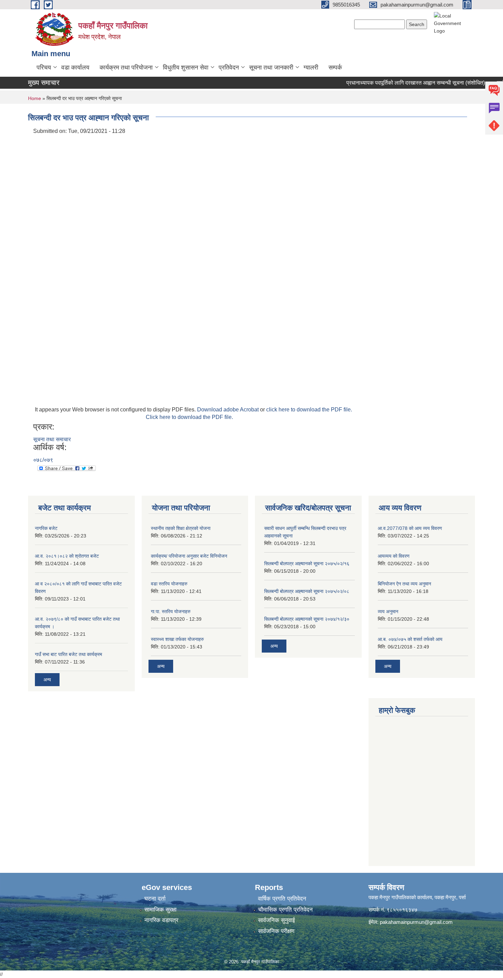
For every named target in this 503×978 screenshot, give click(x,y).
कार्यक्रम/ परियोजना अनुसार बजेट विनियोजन (189, 556)
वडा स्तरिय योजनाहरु (169, 583)
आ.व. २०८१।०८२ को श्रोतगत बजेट (67, 556)
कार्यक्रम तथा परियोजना (126, 67)
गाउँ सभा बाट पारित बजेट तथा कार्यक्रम (68, 654)
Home (34, 98)
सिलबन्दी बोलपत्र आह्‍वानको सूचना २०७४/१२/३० (306, 619)
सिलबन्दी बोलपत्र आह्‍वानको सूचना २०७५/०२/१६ (306, 563)
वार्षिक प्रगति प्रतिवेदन (282, 898)
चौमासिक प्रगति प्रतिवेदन (285, 909)
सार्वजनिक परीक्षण (276, 931)
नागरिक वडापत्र (161, 920)
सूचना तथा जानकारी (271, 67)
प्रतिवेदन (229, 67)
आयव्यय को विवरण (394, 556)
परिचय (44, 67)
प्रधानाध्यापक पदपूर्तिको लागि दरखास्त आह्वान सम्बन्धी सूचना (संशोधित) (407, 83)
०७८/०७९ (43, 460)
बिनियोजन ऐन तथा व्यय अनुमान (404, 583)
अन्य (47, 679)
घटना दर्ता (155, 898)
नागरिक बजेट (46, 528)
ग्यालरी (311, 67)
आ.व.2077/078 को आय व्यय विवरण (410, 528)
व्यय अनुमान (388, 611)
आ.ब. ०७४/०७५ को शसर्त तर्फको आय (410, 639)
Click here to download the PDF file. (189, 417)
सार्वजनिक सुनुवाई (276, 920)
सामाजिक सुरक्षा (160, 909)
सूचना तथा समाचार (52, 439)
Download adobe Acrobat (228, 409)
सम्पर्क (335, 67)
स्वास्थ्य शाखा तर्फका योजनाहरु (177, 639)
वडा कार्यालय (75, 67)
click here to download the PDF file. (309, 409)
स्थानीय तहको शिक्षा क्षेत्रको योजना (180, 528)
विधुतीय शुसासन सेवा (185, 67)
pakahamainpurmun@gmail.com (416, 922)
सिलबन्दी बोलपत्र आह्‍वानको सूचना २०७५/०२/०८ (306, 591)
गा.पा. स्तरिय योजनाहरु (171, 611)
